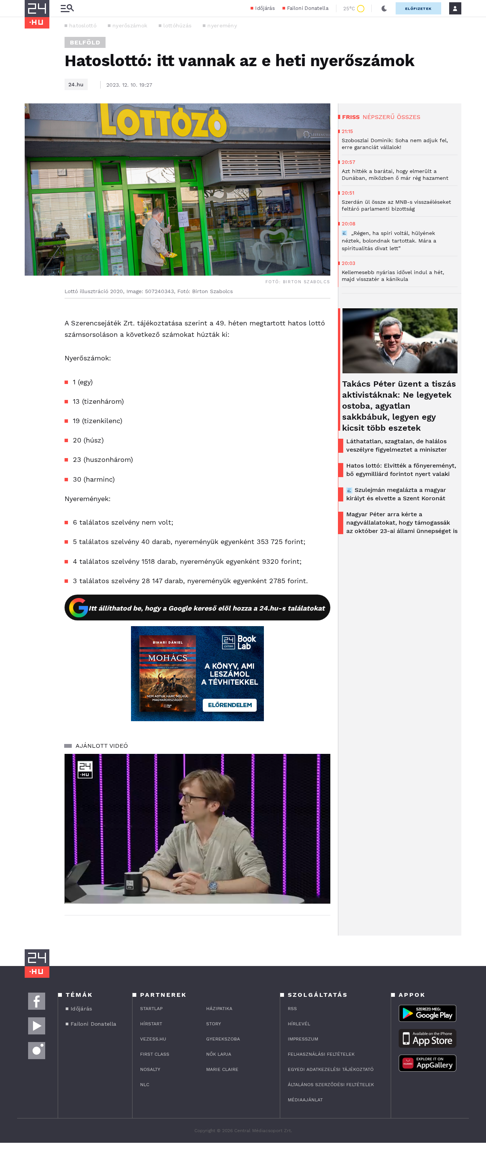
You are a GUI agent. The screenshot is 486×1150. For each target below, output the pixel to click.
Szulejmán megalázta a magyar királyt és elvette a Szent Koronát (396, 494)
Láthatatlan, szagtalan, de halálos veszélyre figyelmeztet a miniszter (396, 445)
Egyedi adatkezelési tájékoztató (331, 1069)
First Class (154, 1054)
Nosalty (150, 1069)
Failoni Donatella (307, 8)
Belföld (85, 42)
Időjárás (265, 8)
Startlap (151, 1008)
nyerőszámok (129, 25)
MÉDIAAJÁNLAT (305, 1099)
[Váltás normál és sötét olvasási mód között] (384, 8)
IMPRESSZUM (303, 1039)
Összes (408, 117)
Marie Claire (222, 1069)
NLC (144, 1084)
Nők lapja (218, 1054)
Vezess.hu (153, 1039)
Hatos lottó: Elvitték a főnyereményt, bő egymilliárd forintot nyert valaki (401, 469)
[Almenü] (67, 8)
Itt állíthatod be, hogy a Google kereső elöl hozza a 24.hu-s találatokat (206, 608)
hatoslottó (82, 25)
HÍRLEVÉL (299, 1023)
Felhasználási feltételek (321, 1054)
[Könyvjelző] (33, 361)
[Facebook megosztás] (33, 318)
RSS (292, 1008)
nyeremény (222, 25)
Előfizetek (418, 8)
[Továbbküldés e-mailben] (33, 338)
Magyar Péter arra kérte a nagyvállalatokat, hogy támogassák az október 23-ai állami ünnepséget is (402, 523)
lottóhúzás (177, 25)
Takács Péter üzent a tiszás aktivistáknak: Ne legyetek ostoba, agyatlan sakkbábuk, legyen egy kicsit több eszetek (399, 406)
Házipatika (219, 1008)
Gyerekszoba (223, 1039)
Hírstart (151, 1023)
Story (213, 1023)
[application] (197, 829)
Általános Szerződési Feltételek (331, 1084)
